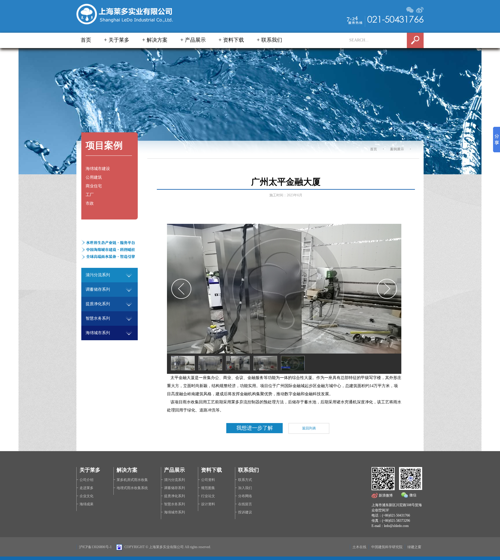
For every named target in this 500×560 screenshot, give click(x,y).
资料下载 (233, 40)
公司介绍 (86, 480)
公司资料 (208, 480)
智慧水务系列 (174, 504)
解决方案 (157, 40)
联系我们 (271, 40)
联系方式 (245, 480)
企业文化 (86, 496)
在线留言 (245, 504)
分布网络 (245, 496)
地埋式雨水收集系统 (132, 488)
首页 (86, 40)
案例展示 (397, 149)
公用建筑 (94, 177)
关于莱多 (119, 40)
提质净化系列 (174, 496)
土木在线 (359, 547)
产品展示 (195, 40)
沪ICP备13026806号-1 (95, 547)
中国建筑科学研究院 (386, 547)
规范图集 (208, 488)
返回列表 (309, 428)
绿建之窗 (414, 547)
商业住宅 (94, 186)
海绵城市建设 (98, 168)
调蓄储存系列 (174, 488)
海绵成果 (86, 504)
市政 (90, 203)
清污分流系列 (174, 480)
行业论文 (208, 496)
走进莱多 (86, 488)
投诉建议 (245, 512)
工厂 (90, 195)
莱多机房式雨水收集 (132, 480)
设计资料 (208, 504)
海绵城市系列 (174, 512)
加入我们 (245, 488)
